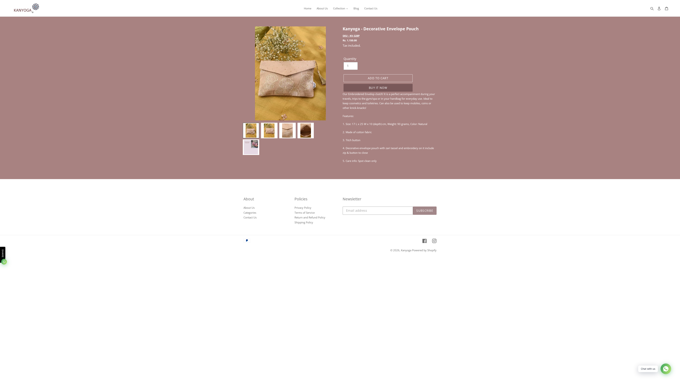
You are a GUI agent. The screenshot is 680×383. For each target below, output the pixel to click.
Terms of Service (304, 212)
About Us (249, 207)
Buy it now (378, 88)
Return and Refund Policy (309, 217)
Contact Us (250, 217)
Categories (249, 212)
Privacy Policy (302, 207)
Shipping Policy (303, 222)
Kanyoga (406, 250)
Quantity (350, 59)
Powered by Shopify (424, 250)
